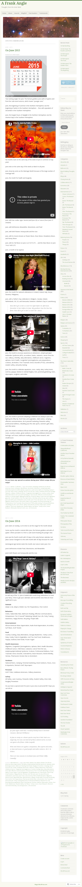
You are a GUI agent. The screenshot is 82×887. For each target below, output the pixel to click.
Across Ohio (65, 276)
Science (63, 337)
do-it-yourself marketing (22, 494)
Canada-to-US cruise (68, 375)
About (10, 13)
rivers (17, 504)
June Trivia (34, 499)
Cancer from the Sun (29, 491)
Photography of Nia (66, 524)
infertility (34, 498)
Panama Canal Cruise (68, 390)
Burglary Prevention (38, 766)
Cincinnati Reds (66, 350)
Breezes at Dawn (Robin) (67, 479)
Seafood (39, 782)
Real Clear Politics (66, 710)
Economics (64, 185)
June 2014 (43, 774)
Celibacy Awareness (40, 767)
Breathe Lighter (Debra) (67, 476)
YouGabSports (65, 652)
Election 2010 (66, 302)
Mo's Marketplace (66, 558)
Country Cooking (35, 769)
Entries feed (64, 865)
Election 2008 (66, 300)
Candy (37, 491)
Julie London (49, 498)
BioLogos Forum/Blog (67, 600)
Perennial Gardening (43, 501)
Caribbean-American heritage (47, 491)
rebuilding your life (10, 504)
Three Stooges (66, 224)
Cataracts (7, 493)
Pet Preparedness (17, 779)
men (45, 499)
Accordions (29, 486)
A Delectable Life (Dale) (67, 445)
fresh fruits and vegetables (47, 496)
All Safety (24, 764)
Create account (65, 858)
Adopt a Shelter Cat (42, 762)
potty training (38, 503)
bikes (12, 491)
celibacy (13, 493)
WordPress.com (65, 747)
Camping (20, 491)
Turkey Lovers (42, 506)
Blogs (62, 176)
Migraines (8, 501)
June (6, 499)
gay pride (7, 498)
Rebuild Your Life (45, 780)
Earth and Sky (64, 608)
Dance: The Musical (67, 201)
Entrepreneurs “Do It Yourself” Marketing (37, 770)
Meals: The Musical (67, 207)
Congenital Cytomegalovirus (33, 493)
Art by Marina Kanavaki (67, 458)
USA (63, 401)
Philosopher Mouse (66, 521)
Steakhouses (20, 506)
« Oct (62, 784)
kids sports (40, 499)
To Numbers (66, 331)
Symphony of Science (66, 643)
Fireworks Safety (35, 496)
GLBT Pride (50, 772)
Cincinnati (65, 281)
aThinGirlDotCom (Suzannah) (65, 462)
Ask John (63, 165)
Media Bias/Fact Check (67, 690)
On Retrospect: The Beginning (65, 69)
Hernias (25, 774)
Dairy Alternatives (10, 494)
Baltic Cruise (65, 368)
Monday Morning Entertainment (65, 270)
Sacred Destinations (66, 635)
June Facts (15, 775)
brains (16, 491)
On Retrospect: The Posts (65, 59)
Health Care (65, 312)
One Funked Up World (67, 513)
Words (62, 418)
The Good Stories (67, 262)
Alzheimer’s (37, 488)
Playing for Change (66, 628)
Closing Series (64, 179)
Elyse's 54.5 (64, 487)
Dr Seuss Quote (33, 494)
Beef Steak (29, 766)
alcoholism (31, 488)
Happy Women (18, 774)
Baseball (64, 348)
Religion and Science (66, 323)
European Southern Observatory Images (66, 615)
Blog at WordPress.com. (41, 884)
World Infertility (12, 785)
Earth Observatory (66, 611)
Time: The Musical (67, 227)
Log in (62, 862)
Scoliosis (37, 504)
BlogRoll (24, 13)
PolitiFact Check (65, 707)
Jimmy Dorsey (41, 498)
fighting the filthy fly (25, 496)
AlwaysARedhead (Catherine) (65, 449)
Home (4, 13)
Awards (16, 13)
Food (62, 251)
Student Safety (28, 506)
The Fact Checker (65, 723)
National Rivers (27, 777)
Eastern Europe (66, 383)
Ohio (62, 274)
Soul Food (13, 506)
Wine (62, 415)
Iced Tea (22, 498)
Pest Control (8, 779)
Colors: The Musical (67, 196)
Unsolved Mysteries (66, 646)
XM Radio (65, 233)
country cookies (46, 493)
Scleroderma (31, 504)
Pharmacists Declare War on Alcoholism (33, 779)
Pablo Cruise (29, 501)
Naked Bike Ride (18, 777)
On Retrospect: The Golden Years (66, 64)
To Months (18, 486)
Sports (62, 343)
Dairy (52, 493)
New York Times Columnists (65, 694)
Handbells (63, 254)
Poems (62, 294)
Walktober (63, 409)
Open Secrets (64, 698)
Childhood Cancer (21, 493)
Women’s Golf (21, 508)
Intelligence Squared (66, 687)
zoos (26, 508)
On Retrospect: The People (65, 54)
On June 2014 (12, 521)
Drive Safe (8, 770)
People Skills (39, 777)
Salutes (12, 486)
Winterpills (14, 508)
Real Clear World (65, 713)
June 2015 (11, 499)
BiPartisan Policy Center (67, 673)
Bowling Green (66, 279)
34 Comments (32, 785)
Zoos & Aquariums (22, 785)
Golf (63, 355)
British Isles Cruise (67, 371)
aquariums (28, 490)
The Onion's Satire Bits (67, 361)
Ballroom (63, 168)
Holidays (64, 260)
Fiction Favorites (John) (67, 490)
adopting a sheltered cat (39, 486)
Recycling (7, 782)
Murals (66, 286)
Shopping (63, 340)
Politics (63, 297)
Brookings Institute (66, 676)
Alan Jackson (24, 488)
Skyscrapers (43, 504)
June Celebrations (19, 499)
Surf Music (35, 506)
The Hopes (65, 399)
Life (62, 257)
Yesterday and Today (67, 539)
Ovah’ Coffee (64, 565)
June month (27, 499)
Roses (21, 504)
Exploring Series (65, 237)
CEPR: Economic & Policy (67, 679)
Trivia (64, 357)
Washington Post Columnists (65, 733)
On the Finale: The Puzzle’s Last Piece (66, 50)
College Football (67, 353)
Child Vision (49, 767)
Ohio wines (22, 501)
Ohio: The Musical (67, 211)
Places (64, 242)
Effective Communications (45, 494)
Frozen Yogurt (13, 772)
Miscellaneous (14, 762)
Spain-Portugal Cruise (68, 395)
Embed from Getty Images (12, 54)
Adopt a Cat (33, 762)
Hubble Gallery (65, 622)
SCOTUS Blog (64, 716)
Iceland (64, 386)
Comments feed (65, 868)
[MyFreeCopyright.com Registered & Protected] (68, 846)
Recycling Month (15, 782)
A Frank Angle (14, 3)
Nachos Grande (65, 561)
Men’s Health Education (39, 775)
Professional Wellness (48, 503)
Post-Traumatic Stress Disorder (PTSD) (24, 503)
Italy (63, 388)
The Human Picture (66, 533)
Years (64, 333)
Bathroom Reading (44, 490)
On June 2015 (12, 50)
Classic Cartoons (67, 194)
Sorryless (63, 527)
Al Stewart (17, 488)
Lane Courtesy (29, 775)
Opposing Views (65, 701)
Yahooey (63, 536)
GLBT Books (43, 772)
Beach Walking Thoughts (67, 171)
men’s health (50, 499)
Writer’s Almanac (65, 649)
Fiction (62, 248)
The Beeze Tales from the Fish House (67, 573)
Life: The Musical (67, 205)
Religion (63, 320)
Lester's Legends (65, 555)
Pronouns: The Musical (66, 219)
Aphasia (22, 490)
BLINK (66, 283)
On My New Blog (65, 46)
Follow (64, 127)
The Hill (63, 726)
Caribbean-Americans (23, 767)
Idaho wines (28, 498)
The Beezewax (65, 577)
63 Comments (33, 508)
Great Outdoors (15, 498)
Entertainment (64, 192)
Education (63, 188)
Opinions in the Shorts (67, 289)
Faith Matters (64, 619)
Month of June (15, 501)
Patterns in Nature (66, 625)
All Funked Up (64, 552)
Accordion (26, 762)
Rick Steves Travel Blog (67, 631)
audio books (35, 490)
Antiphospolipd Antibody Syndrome (36, 764)
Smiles (49, 504)
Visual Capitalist (65, 729)
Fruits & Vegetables (23, 772)
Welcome (63, 412)
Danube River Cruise (68, 379)
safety (25, 504)
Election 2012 (66, 305)
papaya (35, 501)
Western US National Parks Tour (68, 404)
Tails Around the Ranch (67, 530)
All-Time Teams (66, 345)
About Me (63, 162)
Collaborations (65, 182)
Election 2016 (66, 307)
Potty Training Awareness (21, 780)
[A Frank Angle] (41, 27)
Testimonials (43, 13)
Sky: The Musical (66, 222)
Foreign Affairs (66, 309)
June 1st (38, 774)
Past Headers (33, 13)
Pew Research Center (66, 704)
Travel (62, 366)
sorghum (7, 506)
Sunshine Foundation (66, 720)
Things (64, 244)
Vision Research (43, 784)
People (64, 240)
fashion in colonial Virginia (12, 496)
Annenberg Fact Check (67, 665)
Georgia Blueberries (34, 772)
